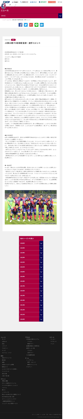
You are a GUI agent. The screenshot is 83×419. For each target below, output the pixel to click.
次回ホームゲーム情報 (8, 364)
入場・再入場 (5, 375)
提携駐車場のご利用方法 (32, 346)
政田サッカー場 (30, 348)
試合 (13, 39)
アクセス (27, 337)
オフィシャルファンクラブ (9, 399)
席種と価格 (5, 381)
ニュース (9, 19)
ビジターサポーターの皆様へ (9, 369)
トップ (4, 19)
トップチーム (29, 360)
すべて (4, 339)
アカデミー (5, 348)
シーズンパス (5, 392)
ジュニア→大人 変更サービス (10, 403)
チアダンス (53, 341)
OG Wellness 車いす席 (8, 396)
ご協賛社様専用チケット (8, 401)
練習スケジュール (32, 364)
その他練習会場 (30, 355)
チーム (27, 358)
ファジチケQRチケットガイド (10, 385)
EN (10, 7)
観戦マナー (30, 343)
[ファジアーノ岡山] (3, 6)
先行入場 (4, 373)
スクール (52, 337)
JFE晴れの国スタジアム (32, 339)
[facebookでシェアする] (20, 25)
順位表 (4, 360)
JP (10, 5)
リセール (4, 387)
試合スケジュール (6, 357)
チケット (3, 379)
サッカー (53, 339)
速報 (3, 362)
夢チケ (4, 390)
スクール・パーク (6, 352)
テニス (52, 343)
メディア (4, 346)
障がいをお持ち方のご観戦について (11, 394)
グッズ (4, 350)
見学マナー (30, 352)
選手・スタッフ (31, 362)
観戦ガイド (5, 366)
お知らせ (4, 341)
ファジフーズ (5, 371)
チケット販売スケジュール (9, 383)
